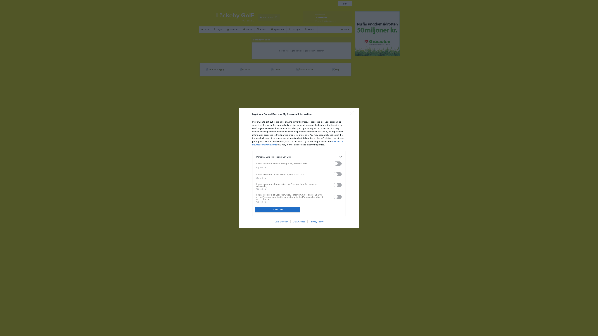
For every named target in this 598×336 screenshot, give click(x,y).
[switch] (338, 163)
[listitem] (299, 156)
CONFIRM (277, 209)
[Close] (353, 114)
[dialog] (299, 168)
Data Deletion (281, 221)
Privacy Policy (316, 221)
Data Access (299, 221)
